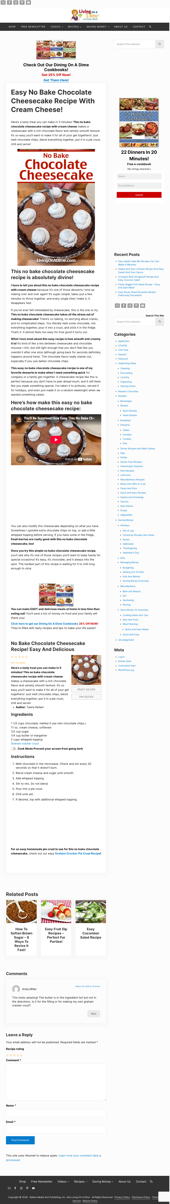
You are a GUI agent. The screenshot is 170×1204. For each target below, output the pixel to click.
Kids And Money (131, 576)
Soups (123, 510)
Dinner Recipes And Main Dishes (137, 448)
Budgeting (128, 567)
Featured (123, 358)
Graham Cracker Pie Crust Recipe (77, 853)
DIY (125, 596)
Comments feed (126, 665)
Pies (125, 443)
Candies (127, 434)
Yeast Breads (130, 415)
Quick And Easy (131, 634)
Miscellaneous (127, 586)
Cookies (127, 439)
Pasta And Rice (128, 488)
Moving (126, 604)
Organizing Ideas (127, 363)
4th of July (128, 530)
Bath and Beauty (132, 591)
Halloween (128, 544)
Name (11, 1105)
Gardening (128, 600)
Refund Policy (90, 1201)
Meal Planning (130, 624)
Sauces (124, 501)
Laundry (124, 377)
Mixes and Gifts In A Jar (133, 484)
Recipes (122, 396)
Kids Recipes (127, 470)
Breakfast (125, 420)
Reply (93, 1013)
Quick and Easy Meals (137, 629)
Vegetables (126, 515)
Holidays (125, 525)
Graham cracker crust (25, 743)
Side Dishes (126, 506)
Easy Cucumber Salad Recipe (90, 933)
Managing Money (129, 562)
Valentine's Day (131, 552)
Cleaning (125, 368)
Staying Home (127, 386)
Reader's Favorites (128, 391)
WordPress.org (126, 670)
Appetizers (123, 341)
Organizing (126, 381)
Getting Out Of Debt (133, 572)
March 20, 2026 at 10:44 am (88, 986)
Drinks (123, 457)
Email (11, 1122)
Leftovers (125, 475)
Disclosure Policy (141, 1197)
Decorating (126, 373)
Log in (121, 656)
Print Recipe (86, 689)
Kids (122, 558)
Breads (124, 405)
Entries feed (124, 661)
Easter (126, 539)
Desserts (125, 425)
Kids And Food (130, 619)
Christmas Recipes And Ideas (138, 535)
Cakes (126, 430)
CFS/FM (122, 345)
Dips (122, 453)
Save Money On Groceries (134, 609)
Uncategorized (126, 639)
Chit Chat (123, 350)
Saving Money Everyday (136, 581)
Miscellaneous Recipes (132, 479)
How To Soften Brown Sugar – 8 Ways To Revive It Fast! (21, 939)
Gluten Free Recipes (131, 462)
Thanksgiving (130, 548)
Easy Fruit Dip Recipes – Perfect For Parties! (56, 935)
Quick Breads (130, 410)
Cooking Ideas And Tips (135, 615)
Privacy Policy (122, 1197)
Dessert (122, 354)
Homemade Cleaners (131, 466)
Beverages (126, 401)
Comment (13, 1060)
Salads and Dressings (132, 497)
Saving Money (125, 520)
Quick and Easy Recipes (133, 492)
